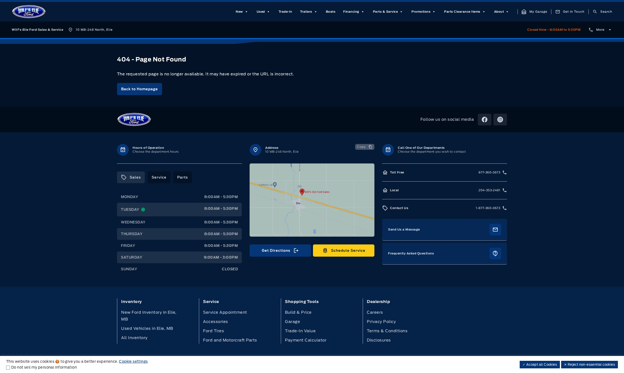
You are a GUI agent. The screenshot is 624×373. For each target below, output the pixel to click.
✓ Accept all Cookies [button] (540, 364)
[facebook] (484, 119)
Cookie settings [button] (133, 361)
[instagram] (500, 119)
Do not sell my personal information (44, 367)
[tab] (131, 177)
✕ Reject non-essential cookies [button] (589, 364)
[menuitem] (242, 11)
